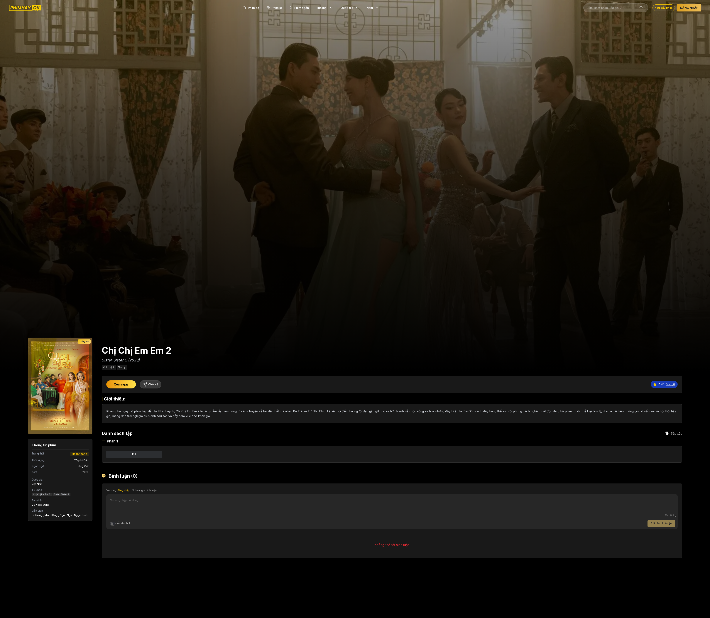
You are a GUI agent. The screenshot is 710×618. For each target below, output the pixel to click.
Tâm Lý (121, 367)
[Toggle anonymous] (113, 524)
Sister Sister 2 (61, 494)
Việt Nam (37, 484)
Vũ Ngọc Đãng (40, 504)
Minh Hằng (51, 515)
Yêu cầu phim (663, 7)
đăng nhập (123, 490)
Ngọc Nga (66, 515)
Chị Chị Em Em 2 (41, 494)
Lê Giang (37, 515)
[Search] (641, 7)
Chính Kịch (108, 367)
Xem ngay (121, 384)
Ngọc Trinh (80, 515)
